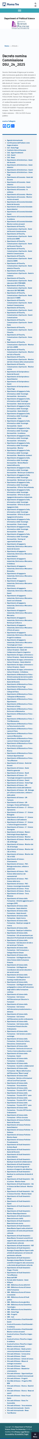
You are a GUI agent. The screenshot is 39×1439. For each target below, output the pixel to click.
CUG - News (11, 157)
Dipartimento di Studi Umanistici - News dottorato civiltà (19, 1217)
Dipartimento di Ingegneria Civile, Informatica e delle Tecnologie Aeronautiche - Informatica (18, 438)
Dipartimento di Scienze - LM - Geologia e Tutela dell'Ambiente (18, 803)
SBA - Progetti (12, 1314)
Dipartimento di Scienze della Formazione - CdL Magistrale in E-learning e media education (18, 977)
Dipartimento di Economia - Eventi (19, 187)
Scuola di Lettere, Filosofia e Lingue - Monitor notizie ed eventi (20, 1345)
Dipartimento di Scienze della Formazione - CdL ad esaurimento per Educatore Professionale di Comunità (20, 935)
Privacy (17, 1432)
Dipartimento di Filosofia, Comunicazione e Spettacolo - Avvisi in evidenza (20, 273)
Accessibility (9, 1434)
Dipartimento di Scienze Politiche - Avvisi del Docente (19, 1121)
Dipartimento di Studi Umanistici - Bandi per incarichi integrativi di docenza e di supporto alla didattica (19, 1166)
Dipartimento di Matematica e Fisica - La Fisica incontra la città (20, 725)
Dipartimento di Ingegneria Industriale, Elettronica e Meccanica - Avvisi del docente (20, 546)
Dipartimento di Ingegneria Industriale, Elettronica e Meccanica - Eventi (20, 590)
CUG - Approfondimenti (15, 153)
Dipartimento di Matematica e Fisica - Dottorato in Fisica (20, 705)
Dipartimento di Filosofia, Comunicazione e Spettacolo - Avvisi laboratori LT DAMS (19, 295)
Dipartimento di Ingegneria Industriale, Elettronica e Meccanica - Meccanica (20, 613)
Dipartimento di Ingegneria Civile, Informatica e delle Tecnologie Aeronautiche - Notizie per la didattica (20, 470)
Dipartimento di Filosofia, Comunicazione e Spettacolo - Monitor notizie (20, 366)
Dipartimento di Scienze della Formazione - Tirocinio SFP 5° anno (19, 1104)
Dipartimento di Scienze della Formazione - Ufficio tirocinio (17, 1116)
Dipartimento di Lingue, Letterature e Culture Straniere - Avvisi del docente (20, 656)
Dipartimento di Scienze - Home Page (20, 783)
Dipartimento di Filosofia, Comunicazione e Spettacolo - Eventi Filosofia (19, 330)
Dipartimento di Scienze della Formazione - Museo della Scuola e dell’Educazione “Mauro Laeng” (19, 1070)
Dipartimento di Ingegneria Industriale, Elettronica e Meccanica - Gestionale (20, 605)
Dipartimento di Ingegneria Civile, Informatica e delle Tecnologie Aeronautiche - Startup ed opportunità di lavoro (18, 538)
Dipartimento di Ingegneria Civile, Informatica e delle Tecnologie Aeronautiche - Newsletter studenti (19, 453)
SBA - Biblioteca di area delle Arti (18, 1285)
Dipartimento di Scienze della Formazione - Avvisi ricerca (17, 917)
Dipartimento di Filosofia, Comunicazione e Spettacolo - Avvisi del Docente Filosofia (19, 243)
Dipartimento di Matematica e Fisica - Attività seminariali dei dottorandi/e (20, 675)
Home (7, 46)
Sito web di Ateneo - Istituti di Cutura (20, 1359)
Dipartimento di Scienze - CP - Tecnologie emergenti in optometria (19, 776)
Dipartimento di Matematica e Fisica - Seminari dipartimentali (20, 754)
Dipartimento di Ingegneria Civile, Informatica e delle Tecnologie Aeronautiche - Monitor (18, 445)
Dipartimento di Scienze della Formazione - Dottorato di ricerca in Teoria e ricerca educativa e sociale (19, 1048)
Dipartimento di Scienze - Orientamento (16, 860)
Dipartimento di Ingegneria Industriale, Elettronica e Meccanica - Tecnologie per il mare (20, 642)
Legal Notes (25, 1432)
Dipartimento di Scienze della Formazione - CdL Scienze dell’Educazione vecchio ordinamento (20, 1016)
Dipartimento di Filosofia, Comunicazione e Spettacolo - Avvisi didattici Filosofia (19, 266)
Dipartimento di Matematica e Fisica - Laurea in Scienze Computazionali (20, 739)
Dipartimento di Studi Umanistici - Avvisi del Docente (19, 1150)
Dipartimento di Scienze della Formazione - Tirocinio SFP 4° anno (19, 1099)
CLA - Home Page (13, 148)
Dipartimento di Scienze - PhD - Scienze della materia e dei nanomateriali (18, 874)
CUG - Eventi (11, 155)
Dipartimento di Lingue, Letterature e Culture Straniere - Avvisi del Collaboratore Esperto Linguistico (20, 650)
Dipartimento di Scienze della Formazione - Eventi (17, 1054)
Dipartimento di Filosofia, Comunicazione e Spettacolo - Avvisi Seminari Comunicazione (19, 302)
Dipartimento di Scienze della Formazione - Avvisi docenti (17, 912)
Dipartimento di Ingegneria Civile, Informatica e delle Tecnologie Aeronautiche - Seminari (18, 529)
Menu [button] (35, 1436)
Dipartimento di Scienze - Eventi (18, 780)
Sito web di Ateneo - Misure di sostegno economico (17, 1362)
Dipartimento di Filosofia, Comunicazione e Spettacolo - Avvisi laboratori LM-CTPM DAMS (19, 280)
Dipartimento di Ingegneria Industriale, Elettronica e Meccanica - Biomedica (20, 568)
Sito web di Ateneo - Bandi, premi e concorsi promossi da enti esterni (19, 1350)
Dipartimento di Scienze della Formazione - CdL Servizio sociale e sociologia (19, 1033)
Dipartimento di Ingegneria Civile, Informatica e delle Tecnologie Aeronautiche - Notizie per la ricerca (19, 477)
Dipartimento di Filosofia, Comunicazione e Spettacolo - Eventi (19, 309)
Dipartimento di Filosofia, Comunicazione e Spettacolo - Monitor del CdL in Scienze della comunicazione (20, 359)
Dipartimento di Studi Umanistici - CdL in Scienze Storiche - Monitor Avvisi (20, 1192)
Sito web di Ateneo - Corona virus (18, 1354)
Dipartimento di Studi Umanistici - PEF (20, 1245)
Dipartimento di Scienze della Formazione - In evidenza (17, 1059)
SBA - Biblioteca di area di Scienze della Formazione (19, 1288)
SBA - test (10, 1317)
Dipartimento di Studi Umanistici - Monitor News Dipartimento (19, 1212)
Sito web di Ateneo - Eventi (16, 1356)
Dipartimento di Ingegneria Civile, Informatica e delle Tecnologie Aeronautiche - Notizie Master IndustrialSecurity (18, 461)
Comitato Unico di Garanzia (16, 150)
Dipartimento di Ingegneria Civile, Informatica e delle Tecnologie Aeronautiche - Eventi (18, 423)
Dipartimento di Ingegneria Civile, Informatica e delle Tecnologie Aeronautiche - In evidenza (18, 430)
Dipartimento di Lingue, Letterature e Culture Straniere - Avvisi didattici (20, 661)
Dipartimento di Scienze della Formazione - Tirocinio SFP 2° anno (19, 1089)
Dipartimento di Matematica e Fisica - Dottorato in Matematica (20, 710)
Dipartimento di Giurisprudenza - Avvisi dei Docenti (18, 373)
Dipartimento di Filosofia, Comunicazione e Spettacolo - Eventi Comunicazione (19, 315)
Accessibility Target (21, 1434)
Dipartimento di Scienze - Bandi (18, 773)
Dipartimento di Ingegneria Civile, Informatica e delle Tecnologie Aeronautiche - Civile (18, 416)
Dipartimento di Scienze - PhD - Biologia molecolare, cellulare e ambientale (18, 866)
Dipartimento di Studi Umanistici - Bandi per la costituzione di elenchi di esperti (20, 1174)
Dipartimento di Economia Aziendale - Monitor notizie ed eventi (20, 222)
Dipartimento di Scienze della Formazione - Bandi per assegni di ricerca (18, 923)
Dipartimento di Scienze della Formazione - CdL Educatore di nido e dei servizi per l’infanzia (20, 942)
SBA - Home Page (13, 1312)
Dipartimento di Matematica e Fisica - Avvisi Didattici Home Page (20, 685)
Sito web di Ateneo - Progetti (17, 1378)
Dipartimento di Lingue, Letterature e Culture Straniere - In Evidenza (20, 670)
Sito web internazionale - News (18, 1410)
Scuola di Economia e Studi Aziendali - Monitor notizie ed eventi (20, 1330)
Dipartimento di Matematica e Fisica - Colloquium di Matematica (20, 695)
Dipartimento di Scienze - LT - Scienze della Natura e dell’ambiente (20, 818)
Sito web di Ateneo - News (16, 1366)
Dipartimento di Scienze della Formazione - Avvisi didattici (17, 907)
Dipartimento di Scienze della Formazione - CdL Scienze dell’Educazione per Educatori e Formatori (18, 998)
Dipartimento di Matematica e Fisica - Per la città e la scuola (20, 744)
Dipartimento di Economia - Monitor (19, 194)
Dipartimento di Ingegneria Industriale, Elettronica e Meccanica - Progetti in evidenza (20, 635)
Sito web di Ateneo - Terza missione (19, 1405)
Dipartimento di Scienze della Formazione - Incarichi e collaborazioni (20, 1064)
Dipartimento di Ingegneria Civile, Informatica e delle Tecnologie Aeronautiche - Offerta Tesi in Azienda (20, 485)
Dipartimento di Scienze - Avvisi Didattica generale (18, 769)
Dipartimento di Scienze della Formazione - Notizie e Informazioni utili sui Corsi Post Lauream (19, 1078)
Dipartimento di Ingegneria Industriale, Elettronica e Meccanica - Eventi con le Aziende (20, 598)
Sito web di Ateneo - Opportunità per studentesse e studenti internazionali (20, 1374)
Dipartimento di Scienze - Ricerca (18, 891)
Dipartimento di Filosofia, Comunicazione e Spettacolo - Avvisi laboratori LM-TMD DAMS (19, 288)
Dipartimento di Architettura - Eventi (20, 170)
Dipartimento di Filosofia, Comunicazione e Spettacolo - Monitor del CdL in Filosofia (20, 352)
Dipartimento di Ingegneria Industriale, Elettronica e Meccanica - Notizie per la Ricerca (20, 620)
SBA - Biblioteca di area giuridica (18, 1302)
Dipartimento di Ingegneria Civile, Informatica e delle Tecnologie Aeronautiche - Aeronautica (18, 393)
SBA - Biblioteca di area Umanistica (19, 1309)
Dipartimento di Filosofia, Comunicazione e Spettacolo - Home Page (19, 337)
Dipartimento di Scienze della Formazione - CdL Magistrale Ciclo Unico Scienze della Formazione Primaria (18, 959)
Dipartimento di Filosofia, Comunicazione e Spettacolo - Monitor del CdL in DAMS (20, 344)
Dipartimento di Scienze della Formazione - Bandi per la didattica (19, 929)
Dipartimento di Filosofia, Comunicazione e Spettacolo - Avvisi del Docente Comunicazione (19, 229)
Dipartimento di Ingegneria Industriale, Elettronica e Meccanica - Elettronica (20, 583)
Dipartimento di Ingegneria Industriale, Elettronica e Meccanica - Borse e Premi (20, 576)
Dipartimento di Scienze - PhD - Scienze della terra (18, 880)
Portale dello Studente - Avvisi (17, 1280)
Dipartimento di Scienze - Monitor (19, 837)
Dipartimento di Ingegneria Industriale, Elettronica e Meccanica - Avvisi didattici (20, 554)
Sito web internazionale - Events (18, 1408)
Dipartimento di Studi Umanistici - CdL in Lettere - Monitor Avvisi (20, 1180)
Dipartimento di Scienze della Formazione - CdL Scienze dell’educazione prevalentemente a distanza (19, 1008)
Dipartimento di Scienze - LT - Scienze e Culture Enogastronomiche (20, 823)
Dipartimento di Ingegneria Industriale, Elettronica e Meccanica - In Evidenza (20, 561)
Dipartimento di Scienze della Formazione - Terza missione (17, 1084)
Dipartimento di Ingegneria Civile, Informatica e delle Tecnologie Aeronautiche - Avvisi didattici (18, 408)
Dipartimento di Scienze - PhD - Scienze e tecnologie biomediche (18, 885)
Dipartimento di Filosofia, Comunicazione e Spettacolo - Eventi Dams (19, 322)
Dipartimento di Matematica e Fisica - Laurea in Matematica (20, 734)
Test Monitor (11, 1413)
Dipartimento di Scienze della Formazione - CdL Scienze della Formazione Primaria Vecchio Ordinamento (17, 1025)
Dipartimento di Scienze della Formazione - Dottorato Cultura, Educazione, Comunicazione (18, 1041)
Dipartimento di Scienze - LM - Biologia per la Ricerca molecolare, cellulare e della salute (20, 792)
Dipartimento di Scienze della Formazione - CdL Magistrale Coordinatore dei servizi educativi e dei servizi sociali (19, 968)
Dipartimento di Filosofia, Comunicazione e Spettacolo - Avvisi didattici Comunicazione (19, 251)
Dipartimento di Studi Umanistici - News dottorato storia (19, 1222)
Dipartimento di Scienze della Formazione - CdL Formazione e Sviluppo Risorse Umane (18, 950)
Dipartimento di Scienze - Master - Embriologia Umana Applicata (19, 833)
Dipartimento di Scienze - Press (18, 888)
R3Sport (10, 1282)
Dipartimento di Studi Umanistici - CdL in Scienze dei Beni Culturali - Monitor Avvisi (20, 1186)
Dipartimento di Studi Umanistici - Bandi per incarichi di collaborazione (19, 1160)
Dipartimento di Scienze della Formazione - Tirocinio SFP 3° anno (19, 1094)
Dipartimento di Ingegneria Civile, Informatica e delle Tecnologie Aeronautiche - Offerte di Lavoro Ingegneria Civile (18, 503)
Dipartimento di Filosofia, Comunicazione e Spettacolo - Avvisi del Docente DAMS (19, 236)
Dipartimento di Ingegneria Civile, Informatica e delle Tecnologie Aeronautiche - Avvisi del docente (18, 401)
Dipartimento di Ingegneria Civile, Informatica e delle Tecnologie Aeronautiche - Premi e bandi (18, 521)
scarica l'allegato (8, 121)
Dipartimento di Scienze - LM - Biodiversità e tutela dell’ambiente (19, 786)
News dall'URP (12, 1277)
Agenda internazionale (15, 140)
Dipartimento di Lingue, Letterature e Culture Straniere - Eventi (20, 666)
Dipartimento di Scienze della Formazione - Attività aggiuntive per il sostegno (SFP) (20, 901)
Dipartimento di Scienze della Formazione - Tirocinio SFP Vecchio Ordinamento (19, 1110)
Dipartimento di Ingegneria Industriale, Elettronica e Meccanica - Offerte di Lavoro (20, 627)
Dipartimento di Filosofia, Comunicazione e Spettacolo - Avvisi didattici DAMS (19, 258)
